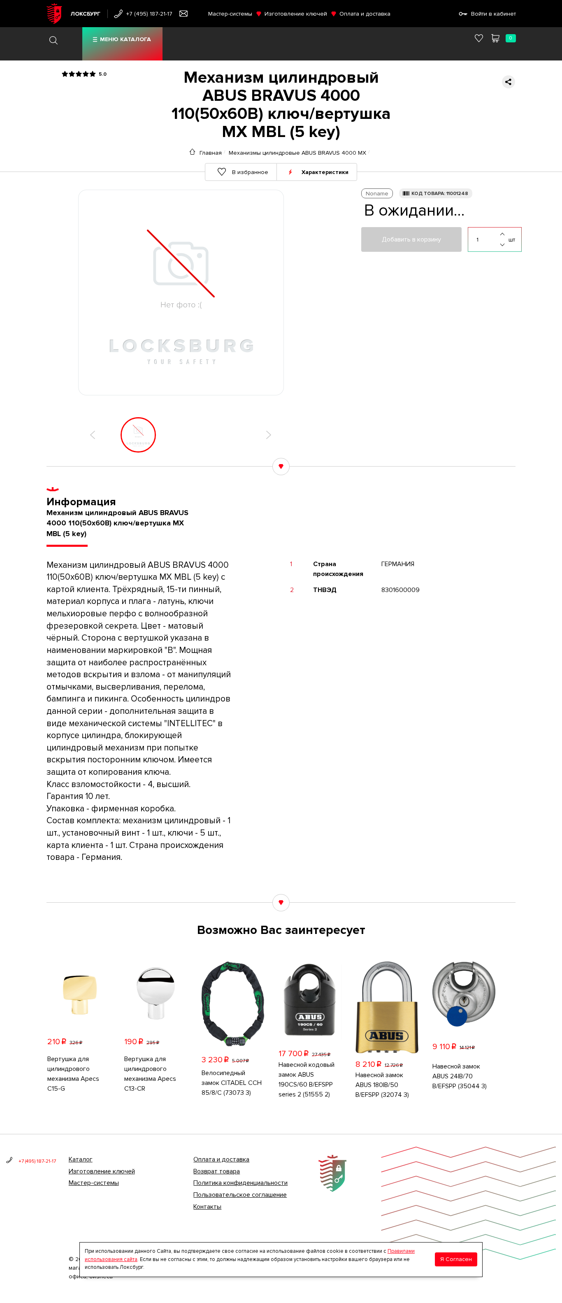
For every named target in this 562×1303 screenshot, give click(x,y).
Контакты (207, 1207)
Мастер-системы (230, 13)
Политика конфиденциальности (240, 1183)
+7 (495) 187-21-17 (149, 13)
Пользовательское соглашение (240, 1195)
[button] (92, 435)
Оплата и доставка (364, 13)
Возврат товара (216, 1171)
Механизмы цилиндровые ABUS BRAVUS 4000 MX (297, 152)
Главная (211, 152)
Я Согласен (456, 1259)
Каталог (81, 1159)
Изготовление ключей (296, 13)
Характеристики (325, 171)
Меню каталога (125, 39)
